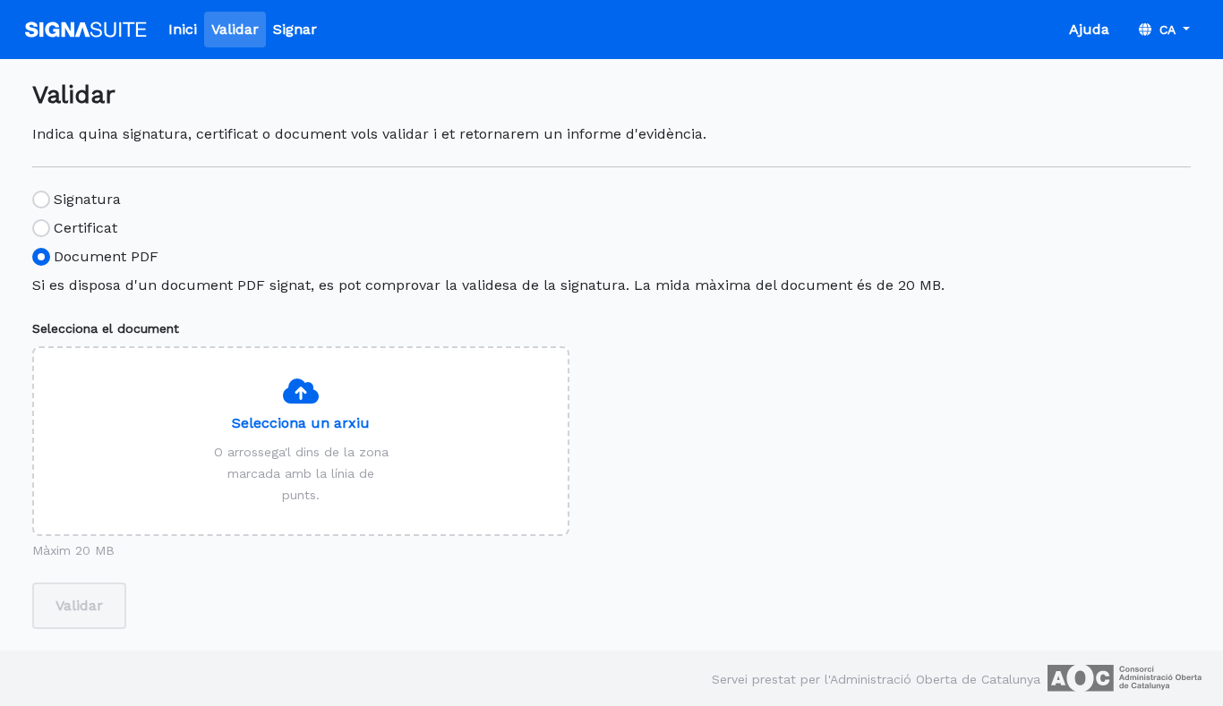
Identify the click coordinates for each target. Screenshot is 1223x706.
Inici (182, 29)
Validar (235, 29)
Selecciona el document (105, 328)
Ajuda (1089, 29)
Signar (295, 29)
